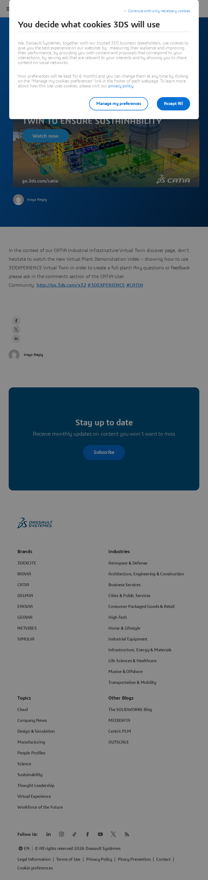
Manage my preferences (118, 103)
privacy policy (121, 86)
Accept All (173, 103)
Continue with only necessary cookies (159, 11)
